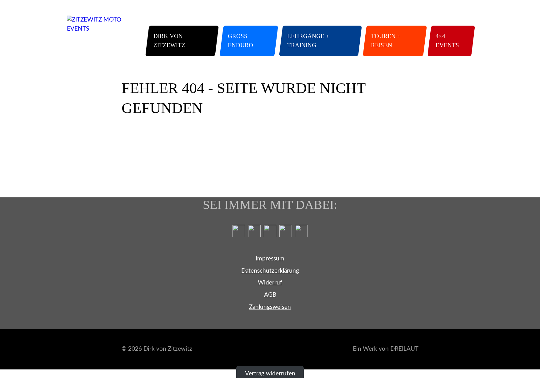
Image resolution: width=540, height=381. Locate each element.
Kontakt (448, 20)
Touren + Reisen (386, 40)
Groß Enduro (240, 40)
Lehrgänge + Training (308, 40)
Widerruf (270, 283)
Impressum (270, 259)
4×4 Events (447, 40)
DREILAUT (404, 349)
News (388, 20)
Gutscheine (417, 20)
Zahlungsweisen (270, 307)
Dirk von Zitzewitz (169, 40)
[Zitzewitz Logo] (99, 36)
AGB (270, 295)
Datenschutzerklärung (270, 271)
